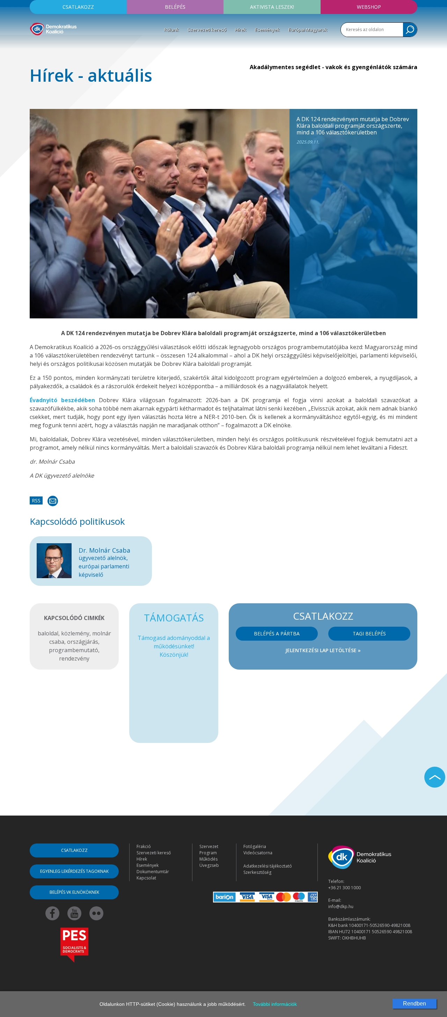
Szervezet (208, 846)
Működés (208, 859)
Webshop (369, 6)
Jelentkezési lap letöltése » (323, 650)
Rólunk (171, 30)
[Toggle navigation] (34, 45)
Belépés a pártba (277, 633)
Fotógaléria (254, 846)
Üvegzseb (209, 865)
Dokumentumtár (153, 872)
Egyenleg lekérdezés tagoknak (74, 871)
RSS (36, 500)
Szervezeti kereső (207, 30)
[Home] (53, 28)
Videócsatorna (257, 853)
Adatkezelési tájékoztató (267, 866)
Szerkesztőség (257, 872)
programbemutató (73, 650)
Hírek (240, 30)
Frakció (144, 846)
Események (267, 30)
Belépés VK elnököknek (74, 892)
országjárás (82, 642)
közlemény (75, 633)
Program (208, 853)
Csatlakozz (78, 6)
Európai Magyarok (307, 30)
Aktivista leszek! (272, 6)
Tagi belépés (369, 633)
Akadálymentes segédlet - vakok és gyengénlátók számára (333, 67)
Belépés (175, 6)
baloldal (48, 633)
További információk (275, 1004)
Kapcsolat (146, 878)
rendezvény (74, 658)
